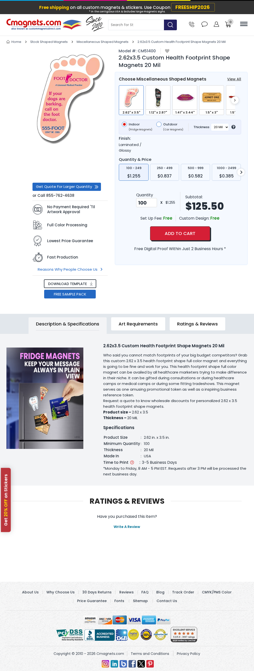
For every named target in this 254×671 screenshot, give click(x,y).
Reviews (126, 592)
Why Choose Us (60, 592)
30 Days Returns (97, 592)
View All (234, 79)
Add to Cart (180, 233)
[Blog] (123, 664)
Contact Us (167, 600)
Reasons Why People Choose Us (67, 269)
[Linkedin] (114, 664)
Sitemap (140, 600)
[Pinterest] (150, 664)
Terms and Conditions (150, 653)
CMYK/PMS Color (217, 592)
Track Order (183, 592)
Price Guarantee (92, 600)
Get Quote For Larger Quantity (64, 186)
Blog (160, 592)
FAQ (145, 592)
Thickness (201, 127)
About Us (30, 592)
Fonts (119, 600)
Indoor (140, 126)
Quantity (144, 195)
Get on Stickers (6, 500)
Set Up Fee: (151, 218)
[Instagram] (105, 664)
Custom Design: (194, 218)
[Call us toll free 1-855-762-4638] (191, 24)
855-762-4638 (60, 195)
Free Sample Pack (70, 294)
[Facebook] (132, 664)
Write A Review (127, 526)
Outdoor (173, 126)
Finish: (125, 139)
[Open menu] (244, 24)
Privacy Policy (188, 653)
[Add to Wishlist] (167, 51)
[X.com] (141, 664)
